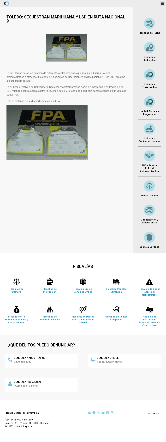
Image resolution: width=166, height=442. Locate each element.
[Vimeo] (107, 412)
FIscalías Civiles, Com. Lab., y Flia (83, 290)
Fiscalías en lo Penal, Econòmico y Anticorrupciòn (16, 319)
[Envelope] (89, 412)
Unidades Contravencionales (149, 140)
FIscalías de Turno (149, 32)
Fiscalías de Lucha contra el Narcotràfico (149, 292)
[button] (162, 3)
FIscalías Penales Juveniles (116, 290)
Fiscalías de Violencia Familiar (49, 318)
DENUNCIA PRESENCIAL (28, 381)
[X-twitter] (98, 412)
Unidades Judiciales (149, 59)
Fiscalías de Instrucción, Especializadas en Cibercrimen (149, 321)
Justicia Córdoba (149, 246)
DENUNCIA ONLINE (108, 358)
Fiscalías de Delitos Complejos (116, 318)
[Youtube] (103, 412)
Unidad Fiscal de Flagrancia (149, 113)
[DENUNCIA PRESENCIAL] (10, 383)
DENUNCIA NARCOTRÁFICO (30, 358)
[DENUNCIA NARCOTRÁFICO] (10, 359)
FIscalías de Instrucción (50, 290)
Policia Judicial (149, 195)
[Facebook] (93, 412)
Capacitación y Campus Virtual (149, 221)
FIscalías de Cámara (17, 290)
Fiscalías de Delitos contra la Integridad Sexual (82, 319)
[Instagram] (112, 412)
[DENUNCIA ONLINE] (93, 359)
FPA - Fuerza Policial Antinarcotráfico (149, 168)
